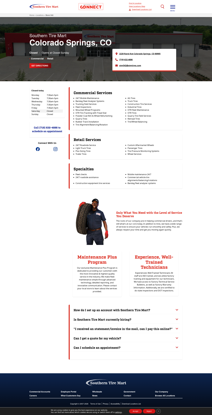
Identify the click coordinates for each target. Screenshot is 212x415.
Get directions (39, 65)
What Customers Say (70, 395)
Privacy (105, 403)
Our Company (161, 391)
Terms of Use (95, 403)
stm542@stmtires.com (130, 65)
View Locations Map (137, 6)
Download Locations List (142, 9)
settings (118, 412)
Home (31, 15)
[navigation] (173, 7)
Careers (33, 395)
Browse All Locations (165, 395)
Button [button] (91, 6)
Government (129, 391)
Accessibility (115, 403)
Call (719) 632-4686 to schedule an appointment (47, 129)
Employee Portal (68, 391)
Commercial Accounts (39, 391)
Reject (149, 411)
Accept (135, 411)
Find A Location (135, 3)
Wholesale (97, 391)
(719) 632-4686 (126, 59)
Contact (127, 395)
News (94, 395)
